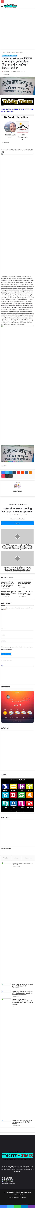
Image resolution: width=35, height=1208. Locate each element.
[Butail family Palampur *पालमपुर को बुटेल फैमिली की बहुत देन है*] (6, 987)
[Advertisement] (17, 32)
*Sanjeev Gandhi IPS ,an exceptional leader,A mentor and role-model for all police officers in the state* (22, 1001)
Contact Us (16, 1197)
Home (4, 52)
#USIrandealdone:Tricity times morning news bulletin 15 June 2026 (25, 593)
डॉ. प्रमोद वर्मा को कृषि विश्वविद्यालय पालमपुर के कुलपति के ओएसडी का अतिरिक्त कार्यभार (7, 584)
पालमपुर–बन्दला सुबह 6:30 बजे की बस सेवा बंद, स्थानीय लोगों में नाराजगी (8, 593)
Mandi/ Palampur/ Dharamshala (14, 52)
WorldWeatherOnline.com (17, 721)
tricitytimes (6, 71)
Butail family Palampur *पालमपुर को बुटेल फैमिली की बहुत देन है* (22, 985)
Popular (5, 858)
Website (3, 641)
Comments (28, 858)
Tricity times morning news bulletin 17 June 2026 (24, 583)
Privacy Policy (24, 1197)
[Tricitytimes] (10, 6)
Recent (17, 858)
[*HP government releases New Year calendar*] (6, 922)
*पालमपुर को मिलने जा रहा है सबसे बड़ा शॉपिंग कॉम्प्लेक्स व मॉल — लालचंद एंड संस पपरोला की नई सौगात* (22, 993)
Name (3, 629)
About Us (10, 1197)
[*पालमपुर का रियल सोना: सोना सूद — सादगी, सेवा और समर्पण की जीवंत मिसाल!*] (6, 1123)
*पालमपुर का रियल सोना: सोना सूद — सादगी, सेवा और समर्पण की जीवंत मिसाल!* (22, 1122)
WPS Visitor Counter (11, 1183)
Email (3, 635)
